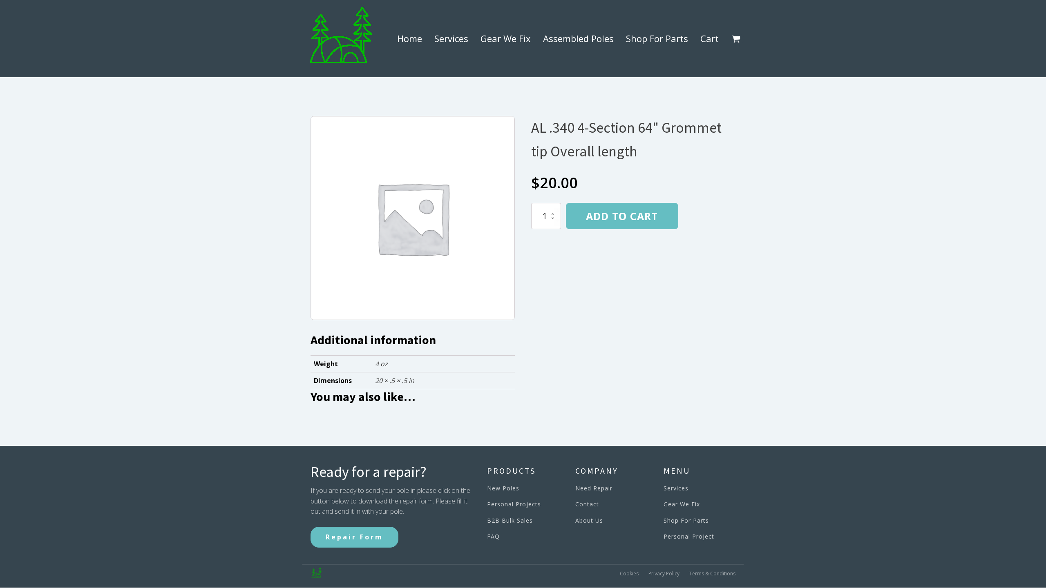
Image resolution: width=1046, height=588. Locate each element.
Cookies (629, 573)
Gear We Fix (506, 38)
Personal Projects (514, 504)
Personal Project (689, 536)
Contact (587, 504)
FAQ (493, 536)
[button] (737, 38)
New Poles (503, 488)
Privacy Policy (663, 573)
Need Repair (593, 488)
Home (409, 38)
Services (451, 38)
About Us (589, 520)
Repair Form (354, 536)
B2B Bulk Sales (510, 520)
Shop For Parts (657, 38)
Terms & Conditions (712, 573)
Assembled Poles (578, 38)
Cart (709, 38)
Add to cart (622, 216)
